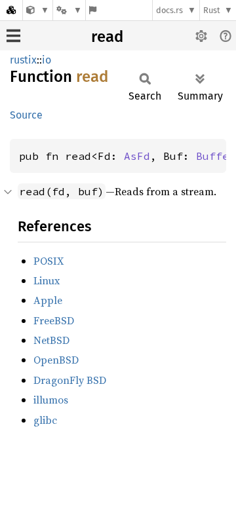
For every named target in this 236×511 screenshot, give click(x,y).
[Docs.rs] (11, 10)
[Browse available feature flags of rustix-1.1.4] (93, 10)
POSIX (48, 261)
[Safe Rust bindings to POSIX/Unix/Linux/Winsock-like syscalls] (37, 10)
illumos (50, 399)
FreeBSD (53, 320)
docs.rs (169, 10)
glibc (45, 420)
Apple (47, 300)
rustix (23, 60)
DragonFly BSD (69, 380)
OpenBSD (56, 359)
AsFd (137, 155)
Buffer (215, 155)
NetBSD (51, 340)
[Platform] (69, 10)
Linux (46, 280)
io (46, 60)
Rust (211, 10)
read (107, 37)
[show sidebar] (13, 35)
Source (26, 115)
